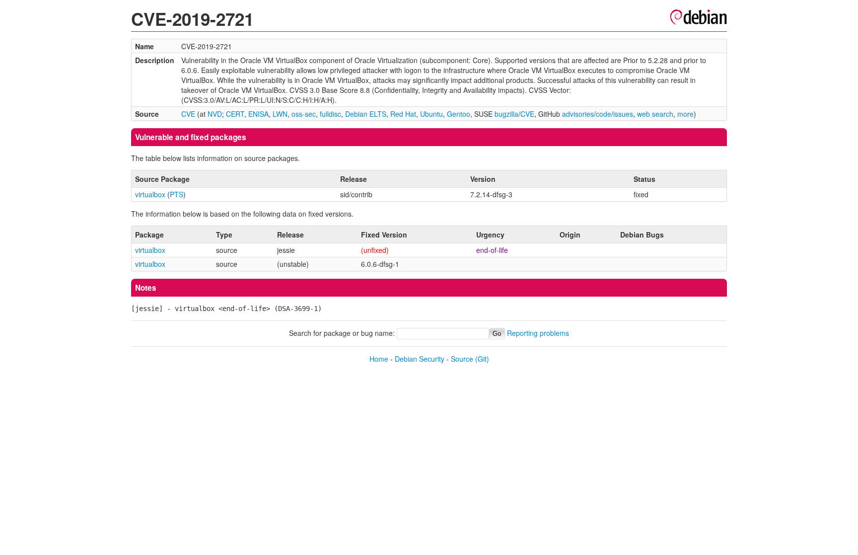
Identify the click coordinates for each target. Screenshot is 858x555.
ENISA (258, 114)
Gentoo (458, 114)
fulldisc (330, 114)
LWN (280, 114)
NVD (215, 114)
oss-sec (303, 114)
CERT (235, 114)
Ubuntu (431, 114)
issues (623, 114)
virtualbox (150, 194)
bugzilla (506, 114)
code (603, 114)
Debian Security (419, 359)
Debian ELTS (365, 114)
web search (655, 114)
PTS (176, 194)
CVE (188, 114)
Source (462, 359)
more (685, 114)
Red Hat (403, 114)
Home (378, 359)
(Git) (482, 359)
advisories (578, 114)
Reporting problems (538, 333)
